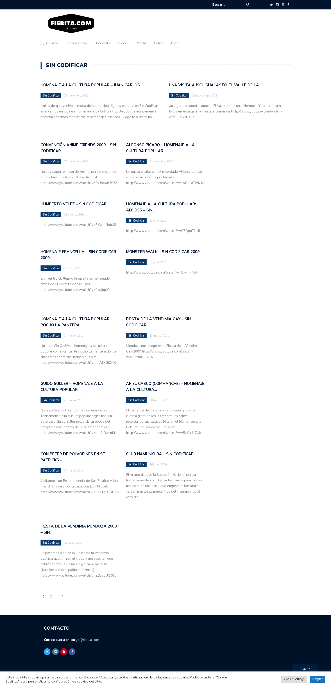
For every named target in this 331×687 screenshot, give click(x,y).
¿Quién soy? (49, 43)
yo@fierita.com (87, 640)
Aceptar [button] (317, 679)
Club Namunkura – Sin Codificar (160, 454)
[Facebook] (288, 4)
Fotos (158, 43)
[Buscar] (248, 5)
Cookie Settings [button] (294, 679)
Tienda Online (77, 43)
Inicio (175, 43)
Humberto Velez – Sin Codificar (74, 204)
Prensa (141, 43)
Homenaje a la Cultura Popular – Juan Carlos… (92, 85)
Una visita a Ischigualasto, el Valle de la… (215, 85)
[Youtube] (283, 4)
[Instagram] (277, 4)
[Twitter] (271, 4)
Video (122, 43)
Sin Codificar (51, 96)
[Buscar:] (226, 5)
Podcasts (103, 43)
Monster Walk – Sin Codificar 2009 (163, 251)
